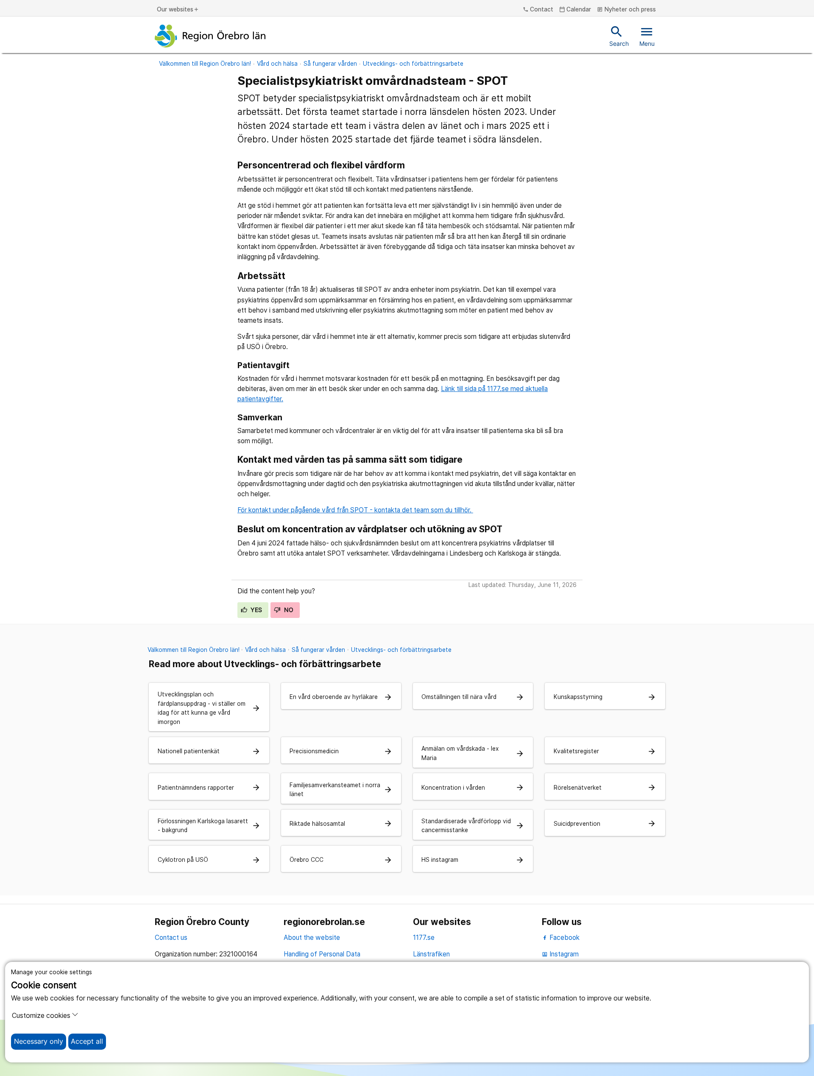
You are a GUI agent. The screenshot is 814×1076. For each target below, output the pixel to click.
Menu (647, 35)
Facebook (564, 937)
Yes (255, 609)
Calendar (575, 10)
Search (619, 35)
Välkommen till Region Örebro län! (205, 63)
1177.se (424, 937)
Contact (538, 10)
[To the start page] (210, 36)
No (287, 609)
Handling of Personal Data (322, 954)
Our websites (178, 10)
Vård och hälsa (277, 63)
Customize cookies (41, 1016)
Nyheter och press (626, 10)
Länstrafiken (431, 954)
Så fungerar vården (330, 63)
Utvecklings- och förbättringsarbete (413, 63)
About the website (312, 937)
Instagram (560, 954)
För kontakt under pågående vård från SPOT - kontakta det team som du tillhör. (355, 510)
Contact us (171, 937)
